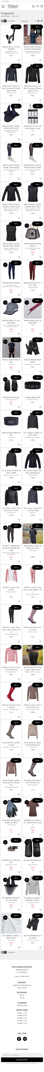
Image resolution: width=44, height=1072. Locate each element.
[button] (3, 6)
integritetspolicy (34, 1063)
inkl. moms (6, 1)
